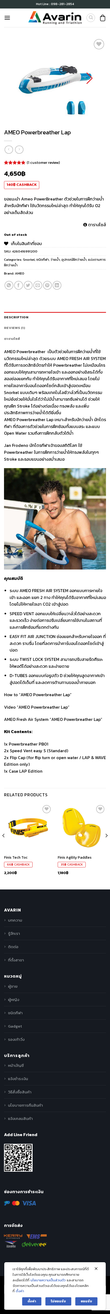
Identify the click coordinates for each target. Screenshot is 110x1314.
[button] (89, 78)
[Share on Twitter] (28, 285)
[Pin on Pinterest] (47, 285)
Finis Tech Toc (16, 857)
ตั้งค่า (20, 1291)
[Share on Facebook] (18, 285)
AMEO (19, 273)
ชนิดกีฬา (42, 259)
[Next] (106, 846)
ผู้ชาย (13, 986)
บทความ (15, 920)
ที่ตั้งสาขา (16, 960)
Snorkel (29, 259)
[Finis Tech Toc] (28, 828)
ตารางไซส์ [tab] (12, 338)
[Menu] (7, 17)
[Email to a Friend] (37, 285)
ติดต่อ (13, 947)
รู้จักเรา (14, 933)
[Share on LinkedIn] (57, 285)
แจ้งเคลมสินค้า (20, 1118)
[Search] (91, 18)
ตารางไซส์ (96, 224)
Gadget (15, 1026)
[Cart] (102, 18)
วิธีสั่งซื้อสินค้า (20, 1092)
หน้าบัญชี (16, 1065)
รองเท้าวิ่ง (16, 1039)
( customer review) (43, 162)
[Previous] (3, 846)
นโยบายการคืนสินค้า (25, 1105)
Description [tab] (16, 317)
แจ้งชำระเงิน (18, 1079)
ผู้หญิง (13, 999)
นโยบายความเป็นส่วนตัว (48, 1280)
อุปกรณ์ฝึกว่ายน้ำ (74, 259)
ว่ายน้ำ (55, 259)
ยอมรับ (86, 1301)
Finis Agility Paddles (75, 857)
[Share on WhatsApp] (9, 285)
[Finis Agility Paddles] (82, 828)
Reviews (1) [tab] (14, 327)
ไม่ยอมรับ (58, 1301)
